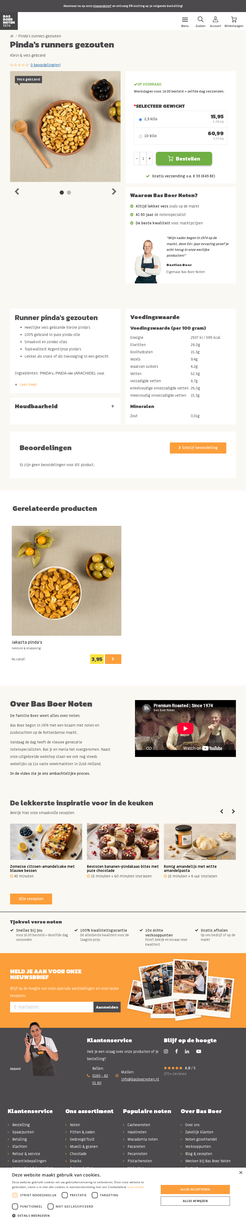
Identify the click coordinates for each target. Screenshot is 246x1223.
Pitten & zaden (82, 1132)
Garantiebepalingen (28, 1161)
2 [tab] (69, 192)
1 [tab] (61, 192)
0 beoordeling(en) (46, 65)
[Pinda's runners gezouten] (65, 126)
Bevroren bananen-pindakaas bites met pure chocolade (123, 868)
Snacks (75, 1161)
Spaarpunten (22, 1132)
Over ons (192, 1125)
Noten (74, 1125)
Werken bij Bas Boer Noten (207, 1161)
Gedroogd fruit (82, 1139)
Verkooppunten (197, 1146)
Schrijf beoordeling (199, 447)
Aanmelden (107, 1007)
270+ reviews (175, 1073)
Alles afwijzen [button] (195, 1201)
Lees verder (136, 1187)
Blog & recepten (198, 1153)
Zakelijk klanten (198, 1132)
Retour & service (25, 1153)
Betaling (19, 1139)
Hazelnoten (137, 1132)
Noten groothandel (200, 1139)
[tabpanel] (65, 126)
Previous (16, 190)
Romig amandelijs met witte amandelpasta (190, 868)
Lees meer (28, 384)
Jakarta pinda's (27, 643)
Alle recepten (31, 898)
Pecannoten (137, 1153)
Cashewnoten (138, 1125)
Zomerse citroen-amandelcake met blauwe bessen (42, 868)
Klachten (19, 1146)
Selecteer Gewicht (160, 106)
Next (114, 190)
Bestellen (188, 159)
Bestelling (20, 1125)
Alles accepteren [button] (195, 1189)
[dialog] (123, 1195)
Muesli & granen (83, 1146)
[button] (83, 1215)
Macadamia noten (142, 1139)
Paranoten (136, 1146)
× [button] (240, 1173)
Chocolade (77, 1153)
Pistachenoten (139, 1161)
